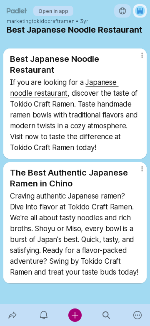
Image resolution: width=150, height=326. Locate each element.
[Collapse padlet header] (101, 29)
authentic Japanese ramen (78, 196)
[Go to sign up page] (140, 11)
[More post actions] (137, 58)
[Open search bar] (106, 315)
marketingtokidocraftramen (41, 21)
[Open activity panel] (43, 315)
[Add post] (74, 315)
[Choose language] (122, 11)
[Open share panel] (12, 315)
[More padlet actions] (137, 315)
